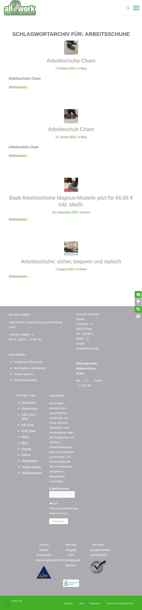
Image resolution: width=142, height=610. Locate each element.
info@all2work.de (87, 348)
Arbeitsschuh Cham (71, 129)
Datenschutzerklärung (63, 508)
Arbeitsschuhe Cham (71, 61)
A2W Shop (28, 430)
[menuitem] (134, 8)
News (86, 212)
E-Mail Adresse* (59, 488)
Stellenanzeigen (31, 472)
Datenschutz (29, 408)
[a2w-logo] (44, 572)
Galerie (26, 454)
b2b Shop (27, 424)
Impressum (28, 402)
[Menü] (134, 8)
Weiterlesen (18, 87)
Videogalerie (29, 460)
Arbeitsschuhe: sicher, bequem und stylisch (71, 261)
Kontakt (26, 449)
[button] (7, 602)
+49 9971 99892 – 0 (21, 334)
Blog (83, 68)
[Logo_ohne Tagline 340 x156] (20, 8)
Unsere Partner (31, 467)
